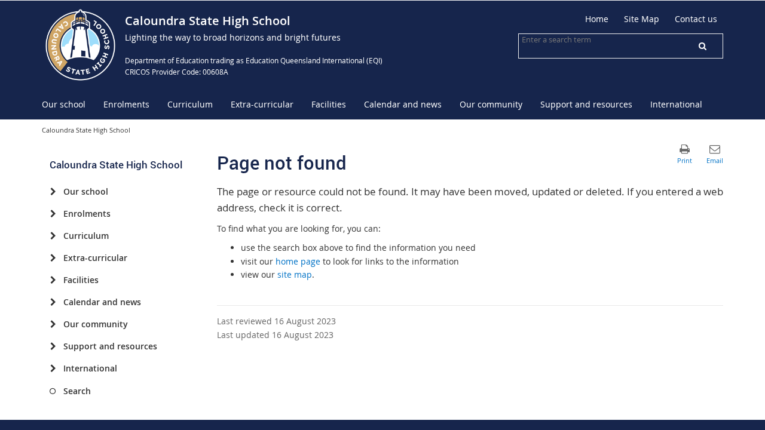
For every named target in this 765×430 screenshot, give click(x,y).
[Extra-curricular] (52, 258)
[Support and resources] (52, 346)
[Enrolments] (52, 214)
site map (294, 274)
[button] (702, 46)
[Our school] (52, 191)
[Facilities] (52, 280)
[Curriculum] (52, 236)
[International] (52, 368)
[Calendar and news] (52, 302)
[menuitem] (63, 104)
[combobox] (581, 39)
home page (298, 261)
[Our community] (52, 324)
